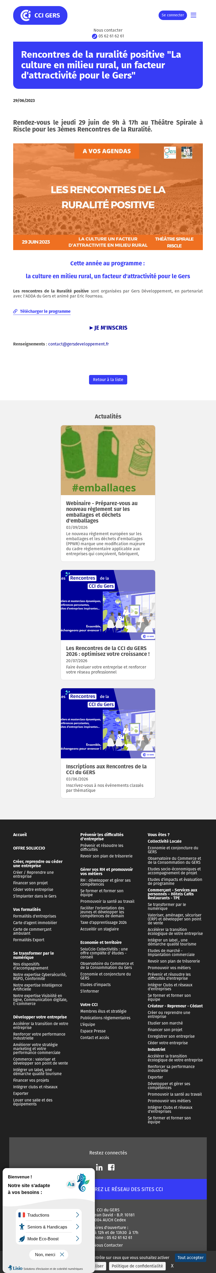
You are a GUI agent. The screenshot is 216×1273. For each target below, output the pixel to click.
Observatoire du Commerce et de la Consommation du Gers (107, 965)
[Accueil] (44, 15)
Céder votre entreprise (33, 889)
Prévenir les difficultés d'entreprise (102, 836)
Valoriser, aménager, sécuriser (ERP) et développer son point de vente (175, 919)
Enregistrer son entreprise (171, 1036)
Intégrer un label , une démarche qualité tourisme (172, 942)
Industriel (156, 1049)
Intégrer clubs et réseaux (35, 1087)
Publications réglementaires (105, 1018)
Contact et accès (94, 1037)
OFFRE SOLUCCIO (29, 848)
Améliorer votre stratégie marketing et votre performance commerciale (36, 1048)
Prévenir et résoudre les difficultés (101, 847)
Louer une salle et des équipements (32, 1102)
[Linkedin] (99, 1167)
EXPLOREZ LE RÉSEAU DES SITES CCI (121, 1189)
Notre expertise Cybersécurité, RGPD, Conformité (40, 976)
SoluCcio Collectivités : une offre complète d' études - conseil (104, 953)
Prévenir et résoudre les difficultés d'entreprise (169, 976)
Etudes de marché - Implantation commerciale (171, 952)
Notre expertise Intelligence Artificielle (37, 987)
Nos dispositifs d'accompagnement (30, 966)
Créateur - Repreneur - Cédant (175, 1006)
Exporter (20, 1093)
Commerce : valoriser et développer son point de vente (40, 1061)
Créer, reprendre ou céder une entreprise (37, 863)
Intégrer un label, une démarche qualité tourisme (37, 1071)
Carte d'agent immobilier (35, 922)
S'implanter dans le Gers (34, 896)
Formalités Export (28, 940)
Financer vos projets (31, 1080)
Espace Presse (93, 1031)
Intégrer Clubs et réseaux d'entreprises (170, 987)
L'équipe (87, 1024)
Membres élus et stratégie (103, 1011)
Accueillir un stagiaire (99, 929)
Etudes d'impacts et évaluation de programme (175, 881)
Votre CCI (89, 1004)
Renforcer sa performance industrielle (171, 1068)
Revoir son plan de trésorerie (106, 856)
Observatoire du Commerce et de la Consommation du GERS (174, 860)
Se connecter (173, 15)
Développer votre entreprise (40, 1017)
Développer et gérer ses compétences (169, 1085)
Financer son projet (30, 883)
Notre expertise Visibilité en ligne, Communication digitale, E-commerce (40, 999)
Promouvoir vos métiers (169, 967)
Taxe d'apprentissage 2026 (103, 922)
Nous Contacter (108, 1245)
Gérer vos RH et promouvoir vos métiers (106, 871)
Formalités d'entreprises (34, 916)
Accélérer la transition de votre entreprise (40, 1025)
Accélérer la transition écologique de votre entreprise (175, 931)
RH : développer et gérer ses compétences (105, 882)
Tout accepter (191, 1257)
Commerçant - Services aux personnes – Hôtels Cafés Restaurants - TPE (172, 894)
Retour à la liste (108, 379)
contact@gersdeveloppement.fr (78, 344)
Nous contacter (108, 30)
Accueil (20, 834)
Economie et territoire (101, 942)
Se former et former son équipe (102, 893)
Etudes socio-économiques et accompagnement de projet (174, 871)
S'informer (89, 991)
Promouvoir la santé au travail (107, 901)
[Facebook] (111, 1167)
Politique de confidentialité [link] (137, 1266)
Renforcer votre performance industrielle (39, 1036)
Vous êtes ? (159, 834)
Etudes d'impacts (95, 984)
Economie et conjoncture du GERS (105, 976)
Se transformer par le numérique (33, 955)
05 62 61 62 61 (111, 36)
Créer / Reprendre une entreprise (33, 874)
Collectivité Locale (164, 841)
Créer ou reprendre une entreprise (169, 1014)
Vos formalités (27, 909)
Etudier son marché (165, 1023)
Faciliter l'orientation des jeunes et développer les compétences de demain (102, 912)
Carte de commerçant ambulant (32, 931)
